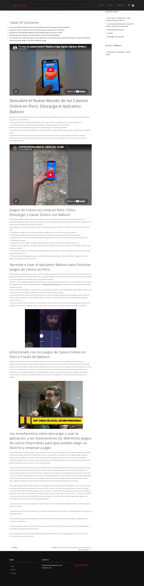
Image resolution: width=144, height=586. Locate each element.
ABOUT (110, 5)
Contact (120, 5)
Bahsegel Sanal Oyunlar (115, 30)
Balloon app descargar (51, 284)
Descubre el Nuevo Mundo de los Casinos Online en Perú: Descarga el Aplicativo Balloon (40, 27)
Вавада (13, 547)
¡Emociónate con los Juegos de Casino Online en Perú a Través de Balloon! (35, 35)
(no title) (110, 33)
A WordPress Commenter (115, 52)
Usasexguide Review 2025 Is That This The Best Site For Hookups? (72, 549)
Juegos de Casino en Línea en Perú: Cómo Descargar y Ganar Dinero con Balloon (37, 30)
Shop (102, 5)
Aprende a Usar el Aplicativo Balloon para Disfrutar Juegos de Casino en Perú (36, 33)
